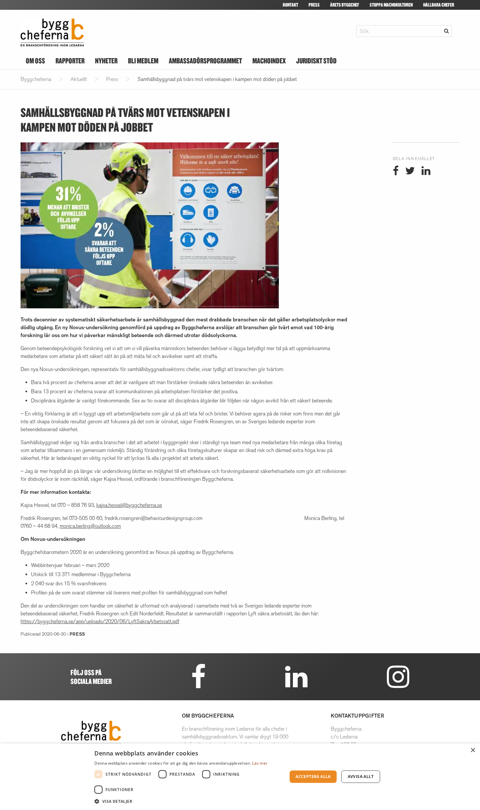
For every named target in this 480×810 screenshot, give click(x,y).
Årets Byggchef (344, 5)
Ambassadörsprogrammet (205, 60)
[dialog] (240, 776)
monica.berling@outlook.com (90, 526)
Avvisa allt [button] (361, 776)
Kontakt (290, 5)
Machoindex (269, 60)
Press (314, 5)
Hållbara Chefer (438, 5)
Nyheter (106, 60)
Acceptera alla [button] (313, 776)
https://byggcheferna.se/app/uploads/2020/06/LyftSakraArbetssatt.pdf (100, 621)
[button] (187, 801)
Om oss (35, 60)
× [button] (472, 750)
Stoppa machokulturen (391, 5)
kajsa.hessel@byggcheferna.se (129, 505)
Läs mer (259, 763)
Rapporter (70, 60)
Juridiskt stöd (316, 60)
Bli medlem (143, 60)
